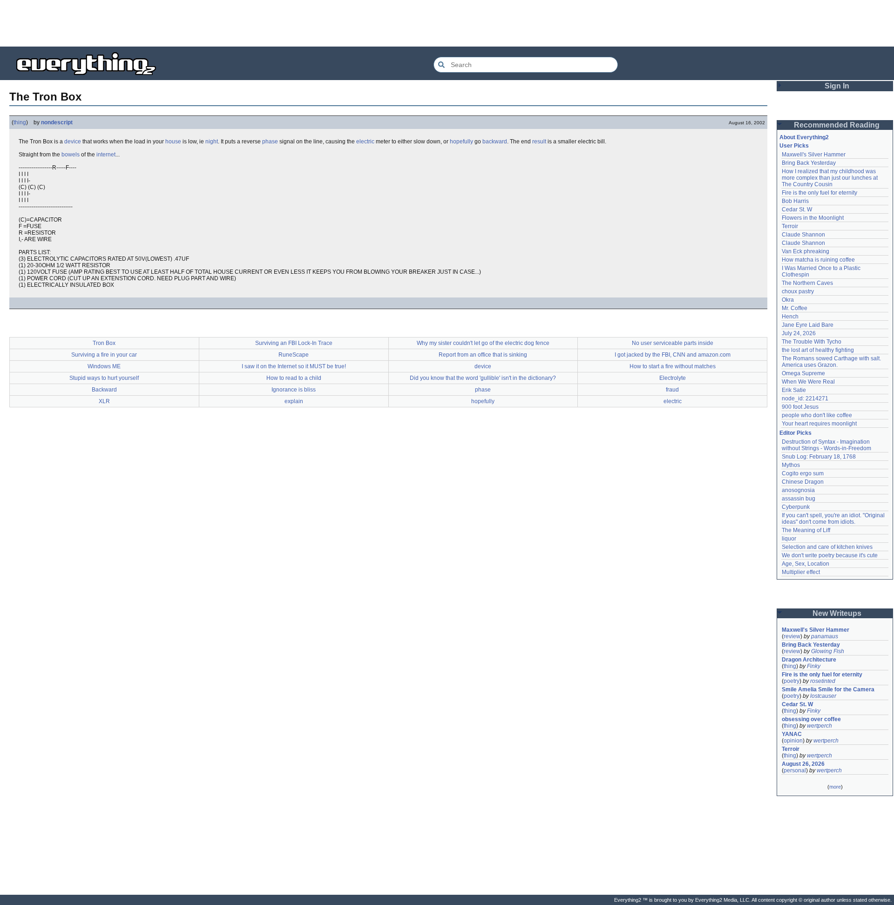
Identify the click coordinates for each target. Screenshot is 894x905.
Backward (104, 389)
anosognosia (798, 490)
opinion (793, 740)
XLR (104, 401)
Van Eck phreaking (805, 251)
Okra (788, 300)
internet (105, 154)
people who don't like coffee (817, 415)
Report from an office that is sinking (483, 354)
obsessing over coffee (811, 719)
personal (795, 770)
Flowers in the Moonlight (813, 218)
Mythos (791, 465)
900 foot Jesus (800, 407)
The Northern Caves (807, 283)
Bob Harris (795, 201)
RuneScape (293, 354)
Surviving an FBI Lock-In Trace (293, 343)
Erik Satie (794, 390)
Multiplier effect (801, 572)
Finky (813, 666)
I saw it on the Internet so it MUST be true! (294, 366)
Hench (790, 316)
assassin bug (798, 498)
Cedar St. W (797, 209)
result (539, 141)
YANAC (792, 734)
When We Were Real (808, 381)
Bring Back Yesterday (809, 163)
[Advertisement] (447, 23)
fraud (672, 389)
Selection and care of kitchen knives (827, 547)
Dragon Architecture (809, 659)
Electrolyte (672, 378)
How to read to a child (293, 378)
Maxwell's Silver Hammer (814, 154)
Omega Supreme (803, 373)
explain (293, 401)
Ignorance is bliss (293, 389)
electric (365, 141)
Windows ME (104, 366)
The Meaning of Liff (806, 530)
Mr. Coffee (794, 308)
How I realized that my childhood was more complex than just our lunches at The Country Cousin (830, 178)
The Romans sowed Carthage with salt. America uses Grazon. (832, 361)
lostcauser (823, 696)
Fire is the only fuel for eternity (819, 192)
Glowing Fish (827, 651)
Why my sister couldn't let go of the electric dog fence (483, 343)
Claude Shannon (803, 234)
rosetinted (822, 681)
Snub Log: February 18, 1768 (819, 456)
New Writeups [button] (837, 613)
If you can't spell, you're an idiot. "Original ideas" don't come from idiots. (834, 518)
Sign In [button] (837, 86)
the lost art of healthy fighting (818, 350)
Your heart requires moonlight (819, 423)
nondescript (57, 122)
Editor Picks (795, 433)
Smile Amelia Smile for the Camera (828, 689)
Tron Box (104, 343)
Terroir (790, 226)
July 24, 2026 (799, 333)
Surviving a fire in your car (104, 354)
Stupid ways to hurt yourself (104, 378)
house (173, 141)
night (211, 141)
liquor (789, 538)
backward (494, 141)
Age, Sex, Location (805, 564)
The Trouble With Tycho (811, 341)
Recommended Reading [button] (837, 125)
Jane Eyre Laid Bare (807, 325)
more (835, 787)
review (792, 636)
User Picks (794, 145)
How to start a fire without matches (673, 366)
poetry (791, 681)
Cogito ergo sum (803, 473)
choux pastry (798, 291)
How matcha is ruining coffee (818, 260)
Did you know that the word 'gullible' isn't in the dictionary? (483, 378)
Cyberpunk (796, 507)
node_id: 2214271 (805, 398)
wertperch (819, 726)
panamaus (824, 636)
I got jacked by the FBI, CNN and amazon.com (673, 354)
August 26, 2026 (803, 764)
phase (270, 141)
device (72, 141)
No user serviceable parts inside (672, 343)
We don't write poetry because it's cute (830, 555)
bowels (70, 154)
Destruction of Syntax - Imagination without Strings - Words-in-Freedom (826, 445)
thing (20, 122)
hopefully (461, 141)
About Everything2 (804, 137)
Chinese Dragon (803, 482)
